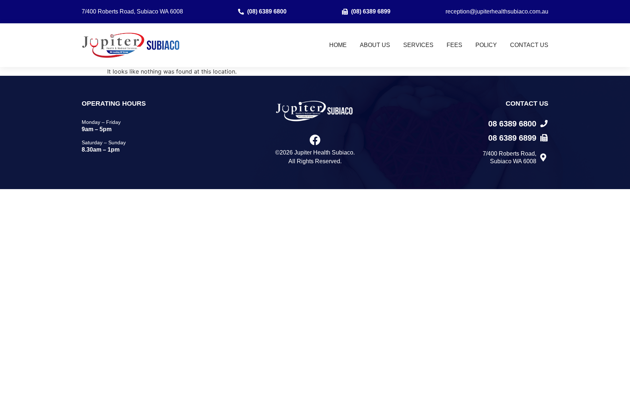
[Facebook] (315, 139)
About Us (375, 45)
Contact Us (529, 45)
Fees (454, 45)
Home (338, 45)
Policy (486, 45)
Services (418, 45)
